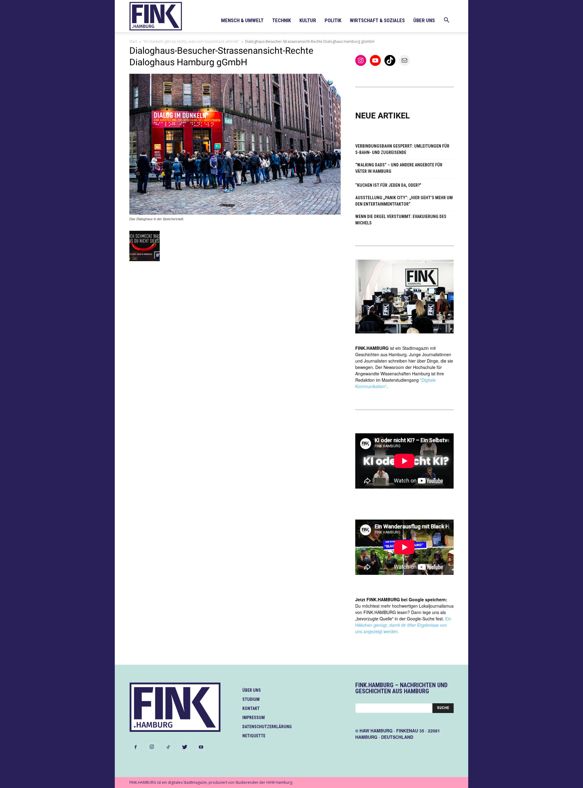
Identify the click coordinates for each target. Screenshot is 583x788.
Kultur (307, 20)
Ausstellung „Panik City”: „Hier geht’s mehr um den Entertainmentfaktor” (404, 200)
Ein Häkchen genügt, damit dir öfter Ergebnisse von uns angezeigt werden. (403, 625)
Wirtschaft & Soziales (377, 20)
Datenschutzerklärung (267, 726)
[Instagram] (152, 747)
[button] (446, 21)
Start (133, 41)
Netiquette (253, 735)
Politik (333, 20)
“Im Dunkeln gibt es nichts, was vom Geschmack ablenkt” (191, 41)
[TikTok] (168, 747)
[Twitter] (185, 747)
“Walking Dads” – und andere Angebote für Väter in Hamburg (398, 168)
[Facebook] (135, 747)
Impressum (253, 717)
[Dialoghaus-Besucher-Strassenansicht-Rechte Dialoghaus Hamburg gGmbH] (235, 213)
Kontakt (251, 708)
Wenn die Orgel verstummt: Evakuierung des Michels (400, 219)
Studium (251, 699)
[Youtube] (201, 747)
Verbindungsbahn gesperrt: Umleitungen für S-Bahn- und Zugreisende (402, 149)
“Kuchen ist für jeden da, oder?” (388, 185)
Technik (281, 20)
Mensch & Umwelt (242, 20)
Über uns (424, 20)
